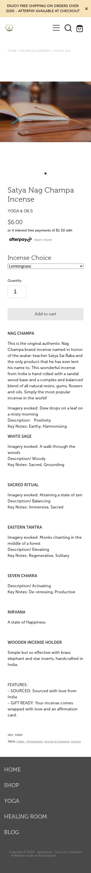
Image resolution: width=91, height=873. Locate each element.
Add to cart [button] (45, 314)
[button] (68, 28)
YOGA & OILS (62, 50)
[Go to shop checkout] (80, 28)
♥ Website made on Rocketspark (33, 855)
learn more (43, 240)
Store (12, 50)
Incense (76, 741)
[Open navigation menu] (56, 28)
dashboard (44, 852)
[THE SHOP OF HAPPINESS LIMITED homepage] (27, 27)
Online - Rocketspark (29, 741)
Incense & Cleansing (35, 50)
